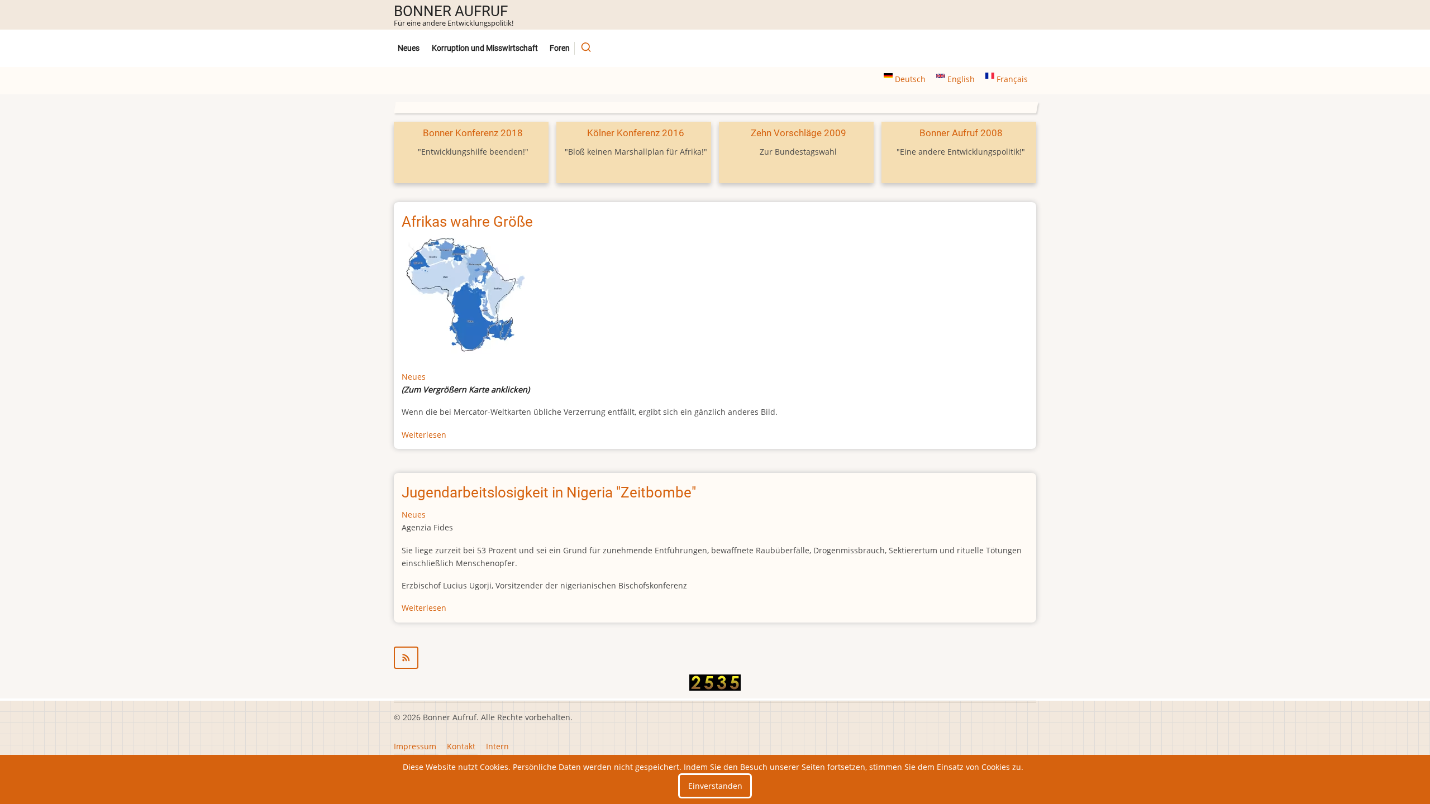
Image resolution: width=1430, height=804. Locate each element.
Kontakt (461, 746)
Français (1011, 79)
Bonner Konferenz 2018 (473, 132)
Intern (497, 746)
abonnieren (715, 658)
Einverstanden (715, 786)
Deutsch (910, 79)
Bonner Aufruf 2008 (961, 132)
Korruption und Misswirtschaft (485, 48)
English (961, 79)
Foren (560, 48)
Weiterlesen (424, 434)
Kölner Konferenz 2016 (635, 132)
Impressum (415, 746)
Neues (409, 48)
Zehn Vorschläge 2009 (798, 132)
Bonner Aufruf (451, 11)
